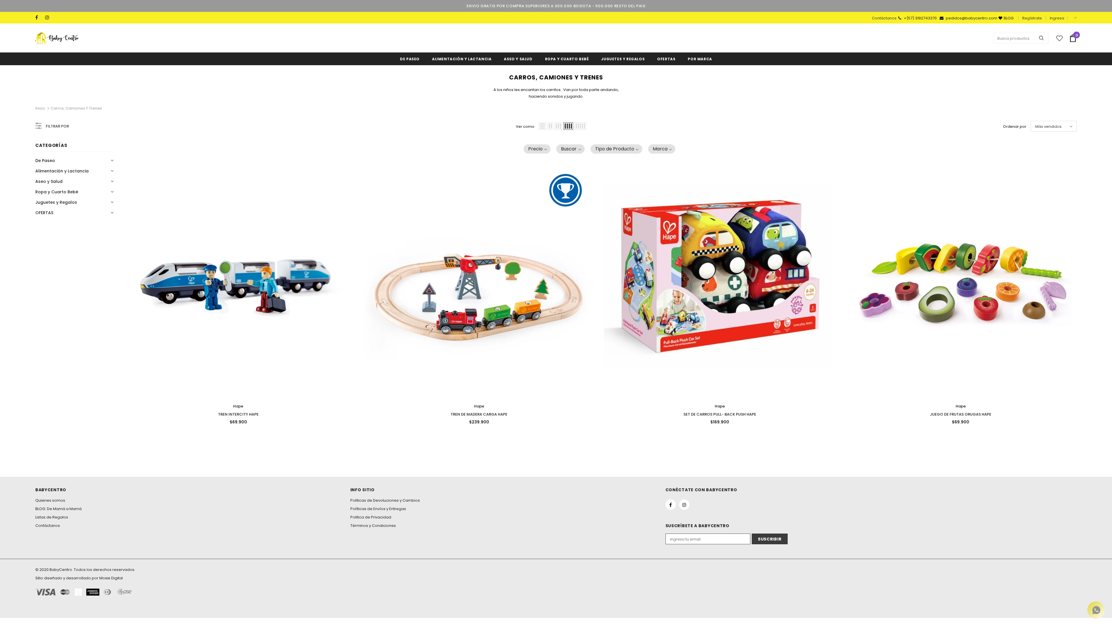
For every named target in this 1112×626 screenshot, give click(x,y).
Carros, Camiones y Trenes (76, 108)
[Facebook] (39, 17)
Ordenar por (1014, 126)
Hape (238, 406)
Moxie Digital (111, 578)
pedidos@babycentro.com (971, 18)
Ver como (525, 126)
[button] (537, 149)
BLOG (1009, 18)
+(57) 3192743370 (921, 18)
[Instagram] (48, 17)
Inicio (40, 108)
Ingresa (1057, 18)
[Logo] (57, 38)
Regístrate (1032, 18)
